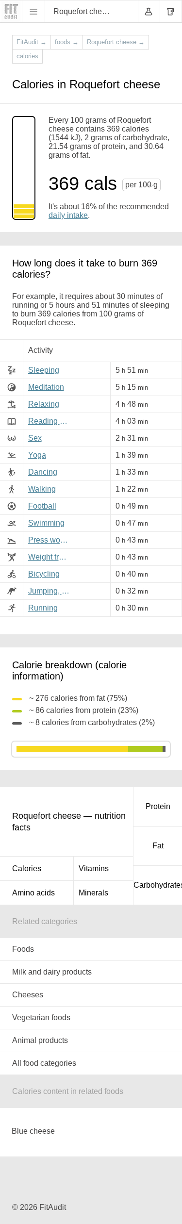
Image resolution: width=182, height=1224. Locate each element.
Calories (26, 868)
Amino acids (33, 893)
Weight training (50, 557)
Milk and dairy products (52, 972)
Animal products (40, 1040)
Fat (158, 846)
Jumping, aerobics (50, 591)
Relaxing (43, 404)
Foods (23, 949)
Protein (158, 806)
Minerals (93, 893)
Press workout (50, 540)
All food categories (44, 1063)
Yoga (37, 455)
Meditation (46, 387)
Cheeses (27, 995)
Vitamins (94, 868)
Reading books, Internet (50, 421)
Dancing (42, 472)
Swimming (46, 523)
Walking (42, 489)
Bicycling (44, 574)
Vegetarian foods (41, 1017)
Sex (35, 438)
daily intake (68, 215)
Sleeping (43, 370)
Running (43, 608)
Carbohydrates (157, 885)
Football (42, 506)
